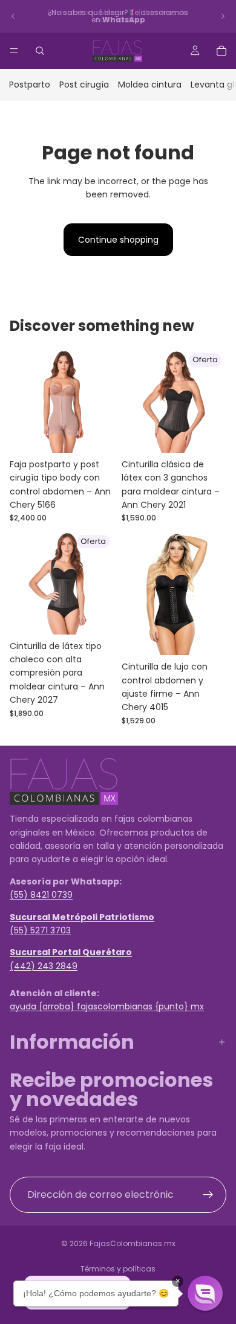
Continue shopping (118, 240)
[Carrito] (221, 50)
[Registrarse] (208, 1194)
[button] (205, 1293)
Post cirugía (84, 84)
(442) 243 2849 (43, 966)
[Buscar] (40, 50)
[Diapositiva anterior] (13, 16)
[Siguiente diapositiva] (222, 16)
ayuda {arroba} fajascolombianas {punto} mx (107, 1006)
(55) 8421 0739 (41, 895)
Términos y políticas (118, 1269)
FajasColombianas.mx (132, 1243)
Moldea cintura (150, 84)
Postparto (29, 84)
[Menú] (14, 51)
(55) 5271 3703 (40, 930)
